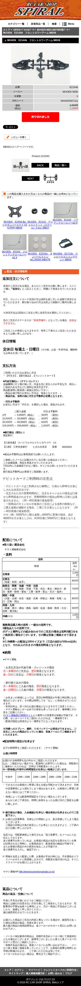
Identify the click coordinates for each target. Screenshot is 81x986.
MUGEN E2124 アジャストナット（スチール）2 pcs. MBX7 (40, 225)
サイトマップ (16, 973)
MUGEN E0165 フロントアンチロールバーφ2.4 (14, 254)
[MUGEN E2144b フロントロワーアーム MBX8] (40, 83)
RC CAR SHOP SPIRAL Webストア (45, 982)
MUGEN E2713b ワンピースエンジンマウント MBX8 (65, 256)
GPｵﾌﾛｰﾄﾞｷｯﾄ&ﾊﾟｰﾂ (23, 29)
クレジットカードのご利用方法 (59, 970)
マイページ (34, 970)
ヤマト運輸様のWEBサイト (18, 715)
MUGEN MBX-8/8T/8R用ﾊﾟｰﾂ (52, 29)
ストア (6, 29)
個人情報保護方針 (35, 973)
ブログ (68, 973)
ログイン (19, 970)
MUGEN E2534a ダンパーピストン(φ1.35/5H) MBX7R (40, 256)
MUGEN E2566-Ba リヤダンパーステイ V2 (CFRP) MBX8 (15, 225)
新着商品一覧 (38, 24)
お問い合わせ (55, 973)
